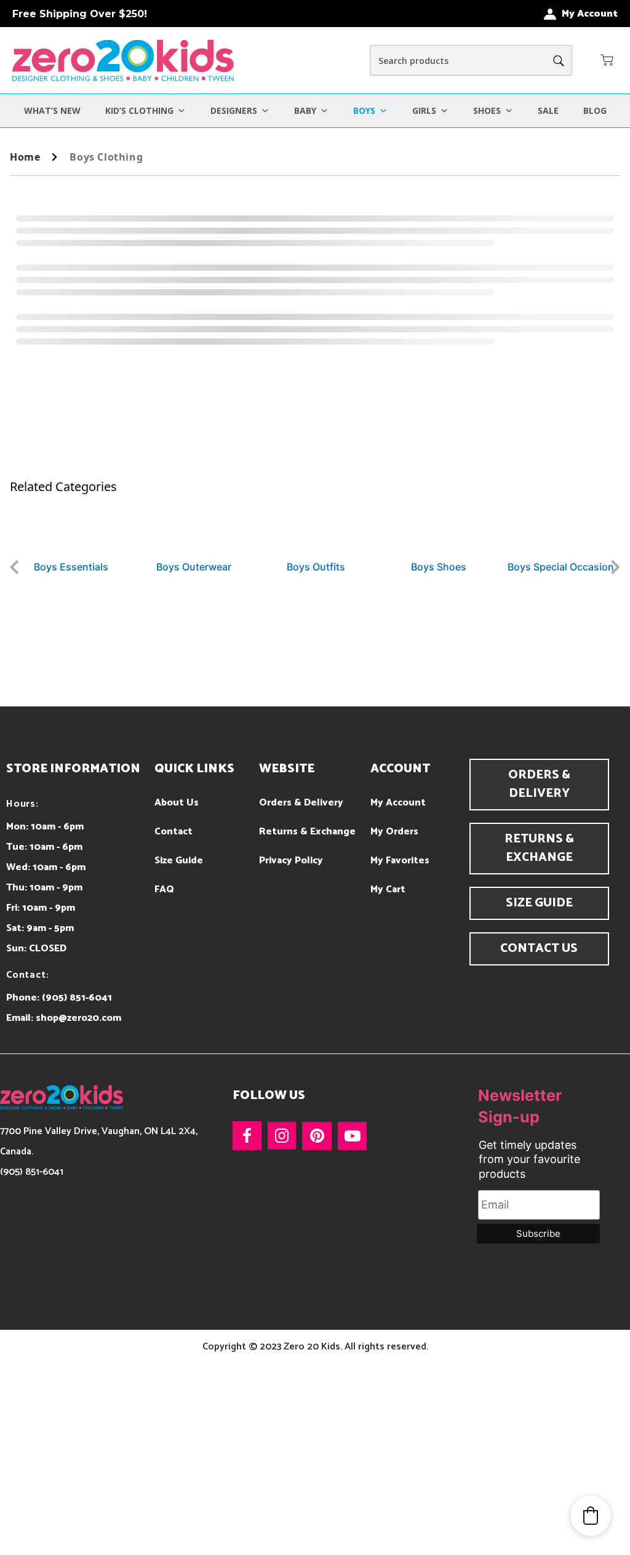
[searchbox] (471, 60)
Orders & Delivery (301, 802)
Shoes (487, 110)
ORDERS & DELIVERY (539, 784)
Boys (364, 110)
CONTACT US (539, 948)
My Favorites (399, 860)
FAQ (164, 889)
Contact (173, 831)
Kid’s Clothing (139, 110)
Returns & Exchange (307, 831)
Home (25, 157)
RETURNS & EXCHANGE (539, 848)
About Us (176, 802)
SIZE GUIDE (539, 903)
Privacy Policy (291, 860)
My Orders (394, 831)
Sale (548, 110)
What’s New (52, 110)
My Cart (387, 889)
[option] (72, 535)
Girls (424, 110)
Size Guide (178, 860)
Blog (595, 110)
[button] (607, 59)
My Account (398, 802)
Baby (305, 110)
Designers (233, 110)
